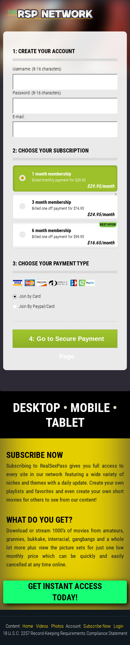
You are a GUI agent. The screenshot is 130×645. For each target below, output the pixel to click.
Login (118, 626)
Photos (57, 626)
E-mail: (19, 116)
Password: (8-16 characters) (37, 92)
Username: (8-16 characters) (37, 68)
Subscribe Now (97, 626)
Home (27, 626)
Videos (42, 626)
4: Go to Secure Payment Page (66, 341)
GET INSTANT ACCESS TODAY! (65, 591)
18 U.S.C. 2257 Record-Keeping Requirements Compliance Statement (65, 633)
